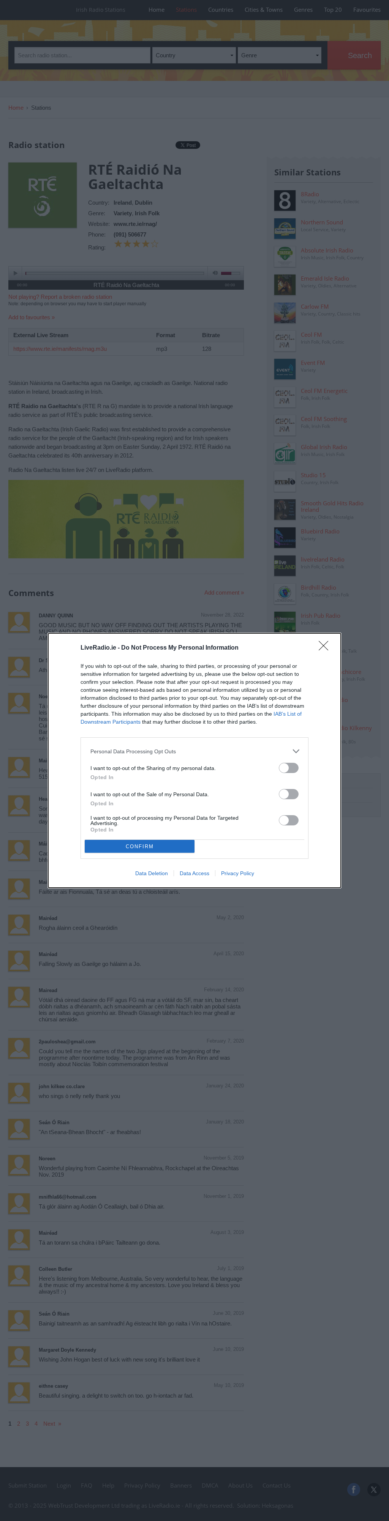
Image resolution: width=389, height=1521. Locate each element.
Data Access (194, 873)
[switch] (289, 768)
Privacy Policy (237, 873)
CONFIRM (140, 846)
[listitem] (194, 751)
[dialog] (194, 760)
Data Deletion (151, 873)
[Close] (326, 648)
